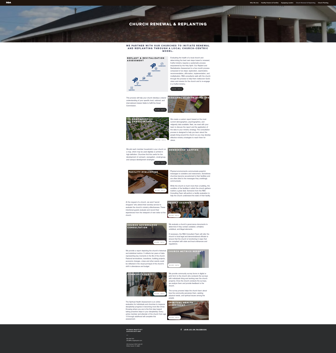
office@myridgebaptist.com (134, 340)
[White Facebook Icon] (181, 329)
